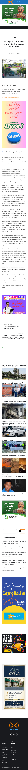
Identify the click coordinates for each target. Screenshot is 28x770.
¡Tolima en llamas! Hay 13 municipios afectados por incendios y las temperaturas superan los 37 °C (13, 476)
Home (12, 747)
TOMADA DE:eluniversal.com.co (10, 97)
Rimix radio (4, 767)
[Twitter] (14, 734)
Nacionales (14, 37)
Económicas (4, 757)
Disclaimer (13, 759)
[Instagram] (17, 734)
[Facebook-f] (10, 734)
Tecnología (4, 762)
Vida (3, 752)
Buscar (3, 527)
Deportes (4, 760)
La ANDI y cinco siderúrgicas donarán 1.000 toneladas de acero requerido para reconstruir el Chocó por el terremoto (14, 423)
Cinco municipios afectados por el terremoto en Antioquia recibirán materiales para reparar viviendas (14, 401)
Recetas (3, 759)
